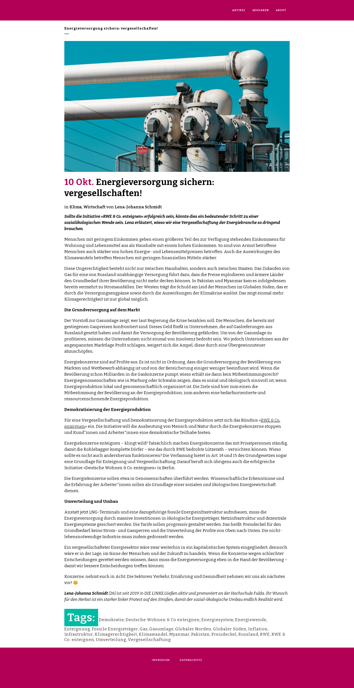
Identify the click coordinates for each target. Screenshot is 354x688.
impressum (161, 660)
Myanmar (179, 634)
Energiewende (250, 619)
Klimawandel (153, 634)
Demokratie (111, 619)
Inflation (258, 628)
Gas (144, 628)
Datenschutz (191, 660)
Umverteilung (111, 639)
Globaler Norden (193, 628)
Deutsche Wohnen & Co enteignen (163, 619)
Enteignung (77, 628)
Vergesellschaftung (149, 639)
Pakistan (200, 634)
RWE (265, 634)
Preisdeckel (224, 634)
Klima (75, 206)
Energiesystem (217, 619)
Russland (248, 634)
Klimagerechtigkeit (116, 634)
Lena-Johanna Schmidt (138, 206)
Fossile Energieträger (115, 628)
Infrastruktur (78, 634)
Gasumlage (161, 628)
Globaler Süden (229, 628)
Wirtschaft (94, 206)
